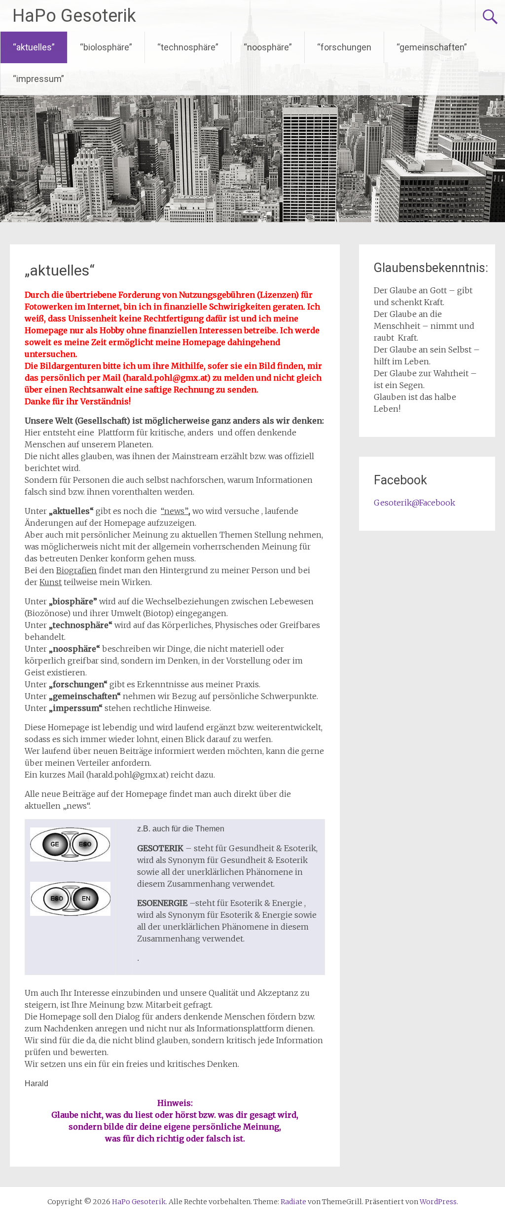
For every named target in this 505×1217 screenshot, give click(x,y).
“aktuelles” (34, 47)
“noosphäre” (268, 47)
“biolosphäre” (106, 47)
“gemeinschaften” (432, 47)
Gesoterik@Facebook (414, 503)
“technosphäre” (187, 47)
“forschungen (344, 47)
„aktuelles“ (60, 270)
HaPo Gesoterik (74, 15)
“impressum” (38, 79)
